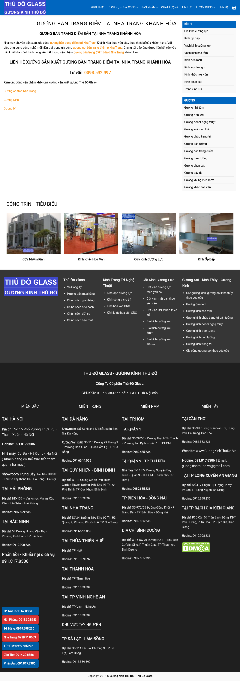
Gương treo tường (195, 158)
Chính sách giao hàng (80, 300)
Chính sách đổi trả (79, 313)
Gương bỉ (10, 108)
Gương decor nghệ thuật (199, 122)
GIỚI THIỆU (98, 7)
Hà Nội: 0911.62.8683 (18, 611)
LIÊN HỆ (224, 7)
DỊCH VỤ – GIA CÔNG (122, 7)
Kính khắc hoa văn (196, 74)
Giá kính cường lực (196, 31)
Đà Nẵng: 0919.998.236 (19, 628)
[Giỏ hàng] (234, 7)
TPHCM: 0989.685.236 (18, 646)
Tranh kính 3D (193, 89)
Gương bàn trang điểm (198, 151)
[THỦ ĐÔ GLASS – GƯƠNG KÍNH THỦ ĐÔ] (30, 7)
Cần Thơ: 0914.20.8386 (19, 655)
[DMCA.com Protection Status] (196, 547)
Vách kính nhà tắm (196, 53)
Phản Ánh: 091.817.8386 (19, 663)
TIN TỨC (187, 7)
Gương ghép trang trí (197, 136)
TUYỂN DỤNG (204, 7)
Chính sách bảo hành (80, 307)
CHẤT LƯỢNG (169, 7)
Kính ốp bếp (192, 38)
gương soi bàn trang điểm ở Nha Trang (97, 47)
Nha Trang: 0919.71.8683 (20, 637)
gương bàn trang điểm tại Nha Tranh (73, 43)
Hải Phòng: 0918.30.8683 (20, 619)
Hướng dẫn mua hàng (81, 294)
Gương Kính (11, 100)
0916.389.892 (82, 498)
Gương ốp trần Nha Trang (20, 91)
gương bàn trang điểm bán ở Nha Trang (99, 52)
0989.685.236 (142, 452)
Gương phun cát (194, 165)
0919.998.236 (202, 498)
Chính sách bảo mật (80, 320)
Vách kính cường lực (197, 45)
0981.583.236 (202, 442)
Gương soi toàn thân (197, 129)
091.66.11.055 (82, 460)
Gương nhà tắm (194, 107)
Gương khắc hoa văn (197, 187)
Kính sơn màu (193, 60)
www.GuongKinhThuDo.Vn (216, 451)
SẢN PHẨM (148, 7)
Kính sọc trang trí (195, 67)
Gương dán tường (195, 144)
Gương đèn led (194, 115)
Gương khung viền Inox (199, 180)
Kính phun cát (193, 82)
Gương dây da (193, 173)
